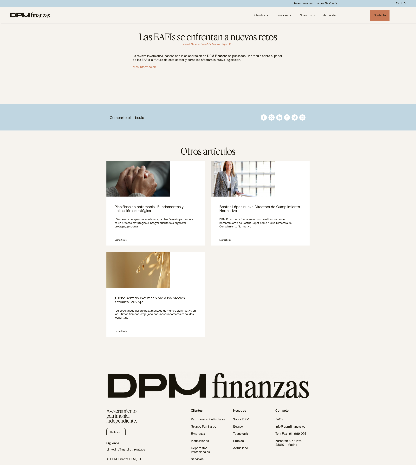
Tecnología (240, 433)
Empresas (198, 433)
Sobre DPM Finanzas (210, 44)
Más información (144, 67)
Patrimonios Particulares (208, 419)
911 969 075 (297, 433)
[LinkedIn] (279, 117)
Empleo (238, 441)
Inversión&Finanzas (191, 44)
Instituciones (200, 441)
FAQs (279, 419)
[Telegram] (295, 117)
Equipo (238, 426)
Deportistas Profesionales (200, 450)
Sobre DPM (241, 419)
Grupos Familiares (203, 426)
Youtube (139, 449)
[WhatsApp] (287, 117)
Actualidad (240, 448)
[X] (271, 117)
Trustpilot (125, 449)
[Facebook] (264, 117)
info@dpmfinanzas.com (291, 426)
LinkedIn (112, 449)
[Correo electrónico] (302, 117)
